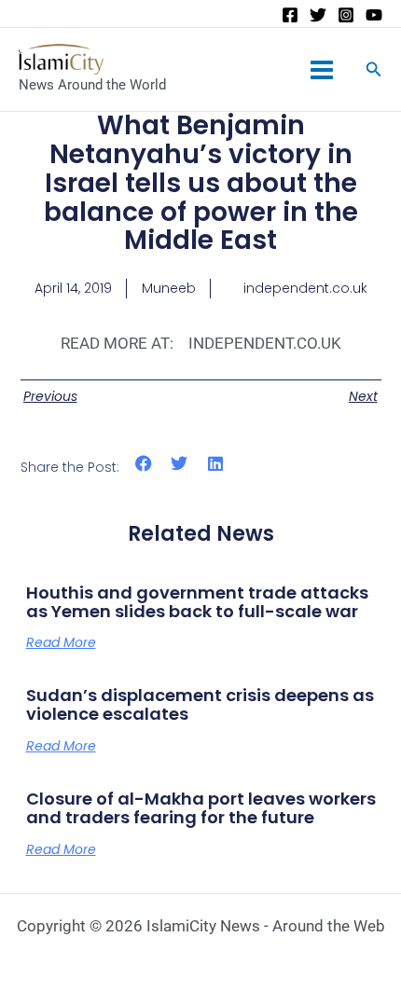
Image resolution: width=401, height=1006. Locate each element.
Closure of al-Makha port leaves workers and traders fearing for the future (201, 808)
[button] (144, 464)
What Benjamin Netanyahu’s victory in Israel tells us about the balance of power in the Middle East (201, 182)
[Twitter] (318, 15)
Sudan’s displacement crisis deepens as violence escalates (200, 704)
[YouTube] (374, 15)
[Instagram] (346, 15)
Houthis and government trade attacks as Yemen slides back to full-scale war (197, 602)
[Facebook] (290, 15)
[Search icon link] (374, 71)
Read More (61, 642)
